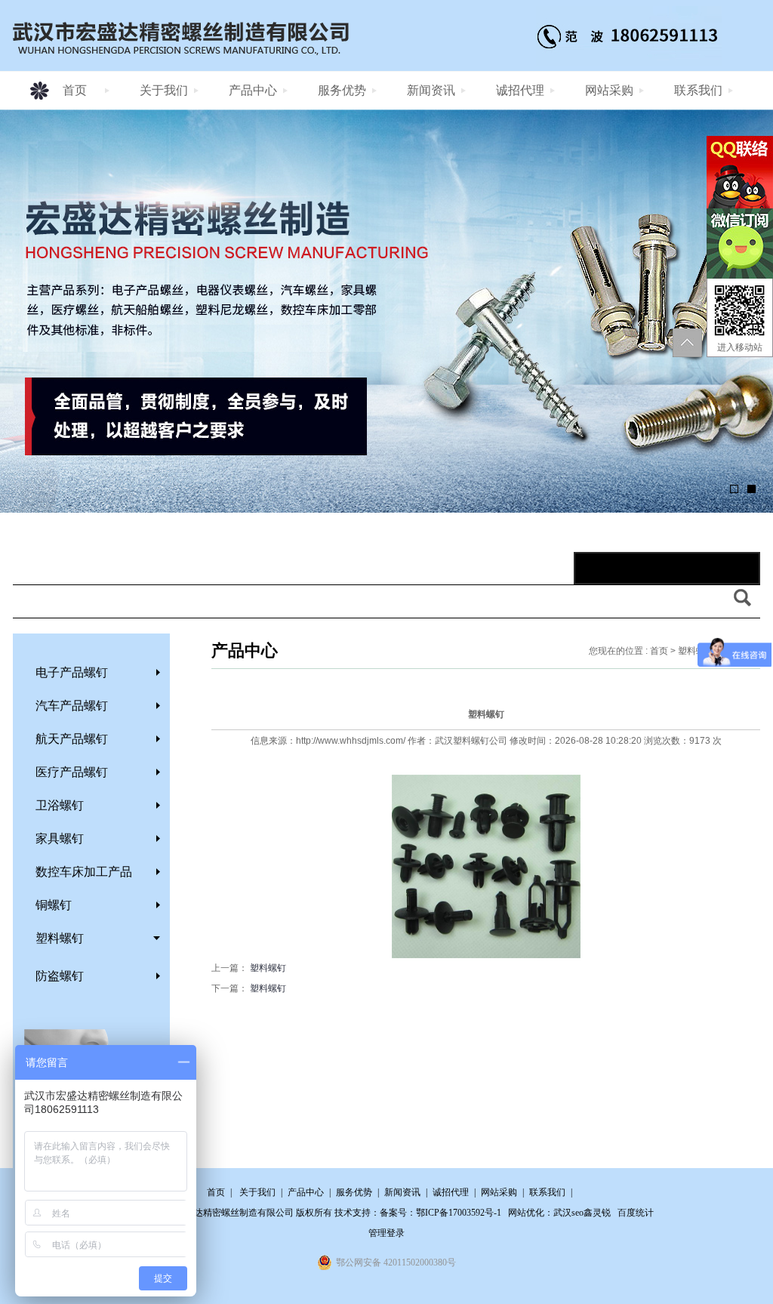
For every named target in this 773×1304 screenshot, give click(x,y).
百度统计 (635, 1212)
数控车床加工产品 (83, 871)
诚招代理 (520, 90)
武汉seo (568, 1212)
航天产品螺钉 (71, 738)
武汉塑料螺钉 (462, 740)
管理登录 (386, 1233)
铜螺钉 (53, 905)
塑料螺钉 (59, 938)
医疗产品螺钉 (71, 772)
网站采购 (609, 90)
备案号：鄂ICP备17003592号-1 (440, 1212)
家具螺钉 (59, 838)
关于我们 (164, 90)
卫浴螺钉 (59, 805)
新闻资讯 (431, 90)
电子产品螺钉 (71, 672)
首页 (75, 90)
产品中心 (253, 90)
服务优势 (342, 90)
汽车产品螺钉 (71, 705)
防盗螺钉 (59, 976)
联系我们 (698, 90)
